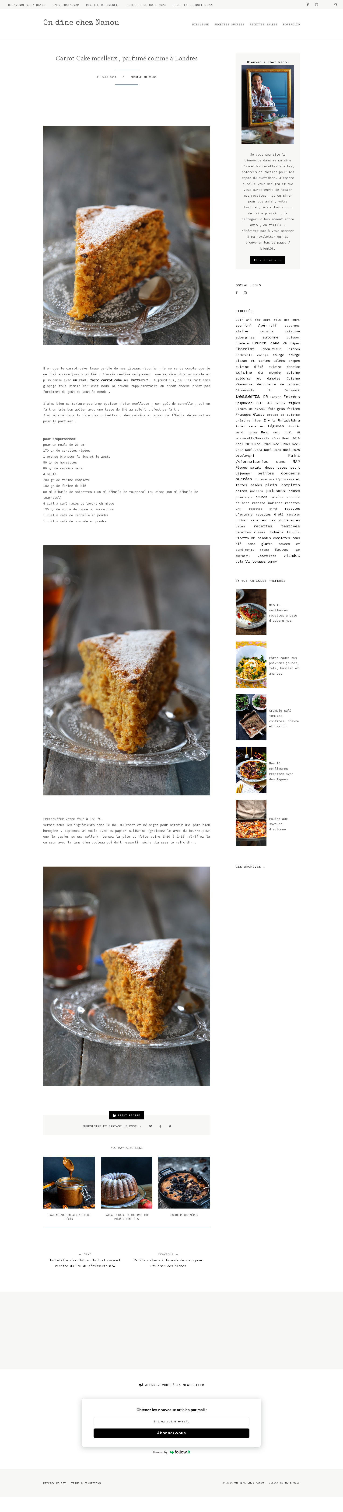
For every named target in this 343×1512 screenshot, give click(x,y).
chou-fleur (271, 349)
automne (270, 337)
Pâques (241, 467)
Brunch (259, 342)
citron (294, 349)
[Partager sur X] (150, 1126)
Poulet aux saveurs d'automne (278, 824)
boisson (293, 337)
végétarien (267, 555)
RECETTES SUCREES (229, 24)
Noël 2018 (291, 438)
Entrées (292, 396)
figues (294, 403)
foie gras (276, 409)
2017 (239, 319)
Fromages (243, 414)
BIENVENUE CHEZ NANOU (27, 5)
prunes (261, 497)
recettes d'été (269, 514)
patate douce (262, 467)
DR (265, 396)
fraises (293, 409)
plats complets (282, 484)
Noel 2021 (281, 444)
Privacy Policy (54, 1483)
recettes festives (277, 526)
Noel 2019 (244, 444)
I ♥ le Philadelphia (282, 420)
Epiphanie (244, 403)
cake (275, 342)
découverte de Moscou (278, 384)
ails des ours (286, 319)
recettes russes (250, 532)
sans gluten (260, 544)
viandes (292, 555)
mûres (276, 438)
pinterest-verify (268, 479)
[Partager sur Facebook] (160, 1126)
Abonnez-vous (171, 1433)
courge (278, 355)
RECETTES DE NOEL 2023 (146, 5)
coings (262, 355)
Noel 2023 (253, 450)
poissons (275, 490)
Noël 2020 (263, 444)
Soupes (281, 549)
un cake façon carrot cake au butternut (110, 380)
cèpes (295, 343)
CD (285, 343)
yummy (272, 561)
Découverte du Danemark (268, 390)
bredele (242, 343)
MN (298, 432)
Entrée (275, 397)
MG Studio (292, 1482)
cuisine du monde (143, 77)
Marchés (294, 426)
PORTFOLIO (291, 24)
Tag (297, 549)
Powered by (160, 1452)
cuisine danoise (284, 367)
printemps (244, 497)
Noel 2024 (272, 450)
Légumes (276, 426)
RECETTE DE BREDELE (103, 5)
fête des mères (270, 403)
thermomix (243, 555)
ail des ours (258, 319)
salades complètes (274, 538)
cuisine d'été (249, 367)
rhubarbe (276, 532)
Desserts (248, 396)
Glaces (258, 414)
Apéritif (267, 325)
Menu (265, 432)
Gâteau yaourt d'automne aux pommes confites (127, 1217)
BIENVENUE (200, 24)
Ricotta (293, 532)
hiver (257, 420)
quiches (277, 497)
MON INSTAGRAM (67, 5)
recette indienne (267, 503)
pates (282, 467)
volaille (243, 561)
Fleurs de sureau (251, 409)
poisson (256, 491)
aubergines (245, 337)
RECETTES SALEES (264, 24)
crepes (294, 361)
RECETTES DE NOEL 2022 (192, 5)
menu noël (282, 432)
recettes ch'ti (263, 508)
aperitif (243, 325)
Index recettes (250, 426)
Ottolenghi (245, 455)
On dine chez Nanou (81, 23)
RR (253, 538)
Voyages (259, 561)
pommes (294, 491)
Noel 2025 (291, 450)
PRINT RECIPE (128, 1115)
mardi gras (246, 432)
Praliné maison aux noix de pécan (69, 1217)
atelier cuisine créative (268, 331)
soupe (264, 549)
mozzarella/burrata (252, 438)
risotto (242, 538)
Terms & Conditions (86, 1483)
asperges (292, 325)
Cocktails (244, 355)
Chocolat (245, 348)
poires (241, 491)
